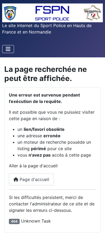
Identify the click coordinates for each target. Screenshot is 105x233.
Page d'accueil (33, 179)
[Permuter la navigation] (8, 49)
